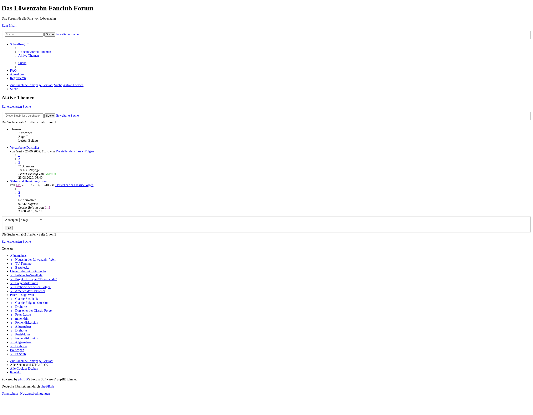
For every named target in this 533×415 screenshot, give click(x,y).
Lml (18, 185)
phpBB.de (47, 386)
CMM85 (50, 174)
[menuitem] (34, 52)
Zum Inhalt (9, 25)
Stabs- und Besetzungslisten (28, 181)
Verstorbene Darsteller (24, 147)
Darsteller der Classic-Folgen (75, 151)
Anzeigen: (12, 220)
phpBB (23, 379)
